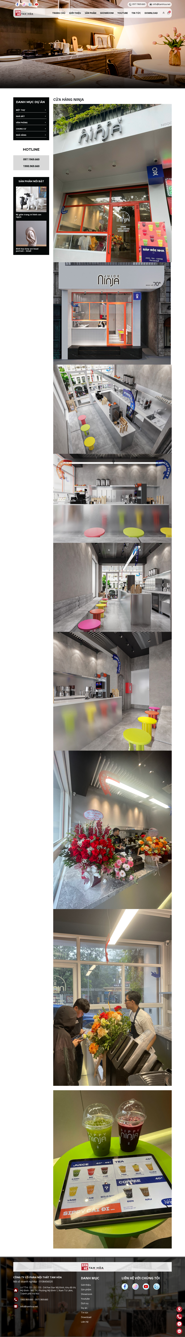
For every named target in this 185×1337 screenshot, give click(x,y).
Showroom (107, 13)
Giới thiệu (75, 13)
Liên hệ (84, 1321)
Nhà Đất (20, 116)
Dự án (84, 1307)
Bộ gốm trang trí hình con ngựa (28, 216)
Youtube (122, 13)
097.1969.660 (31, 159)
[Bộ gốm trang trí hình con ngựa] (31, 199)
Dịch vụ (84, 1303)
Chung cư (21, 128)
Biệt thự (20, 110)
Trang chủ (58, 13)
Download (151, 13)
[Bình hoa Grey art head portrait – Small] (31, 233)
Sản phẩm (90, 13)
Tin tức (136, 13)
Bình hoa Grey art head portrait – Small (27, 250)
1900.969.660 (31, 166)
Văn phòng (21, 122)
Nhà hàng (21, 135)
